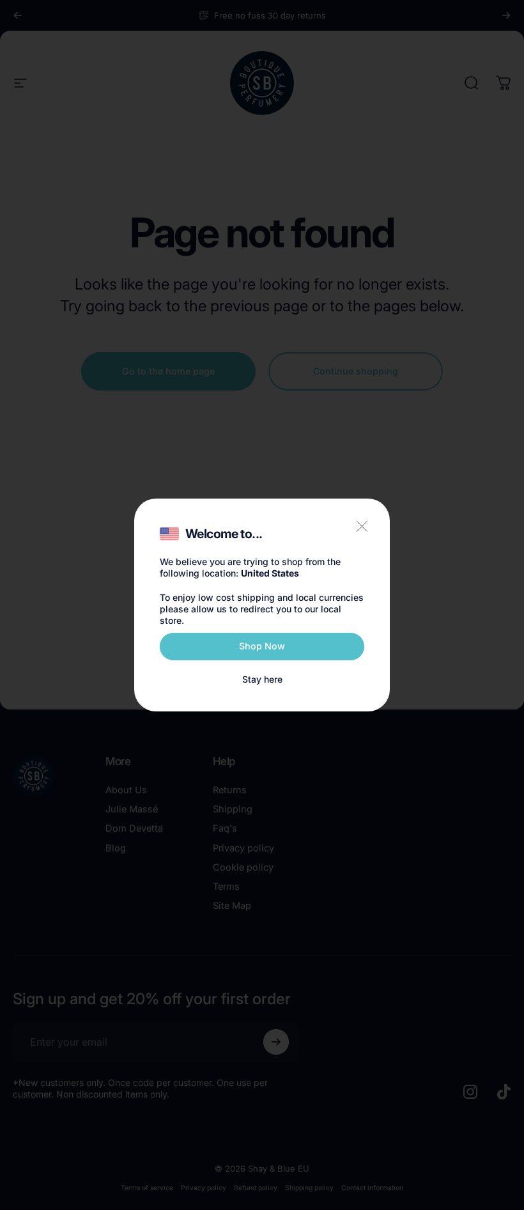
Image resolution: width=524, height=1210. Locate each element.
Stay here (262, 679)
